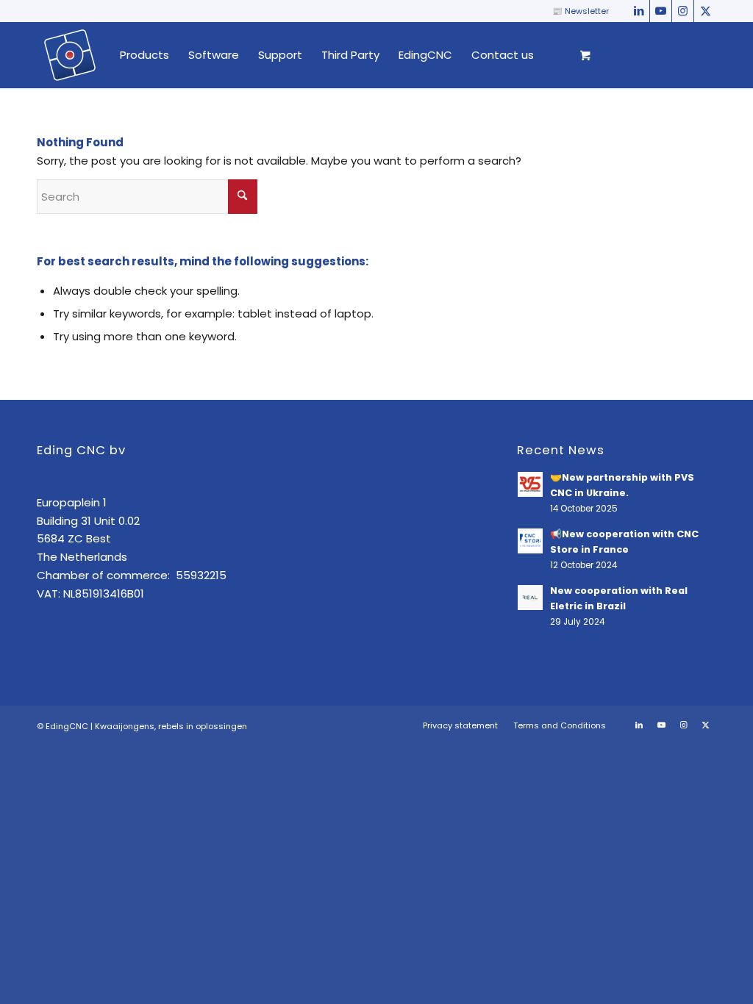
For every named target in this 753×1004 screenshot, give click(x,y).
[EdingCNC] (70, 55)
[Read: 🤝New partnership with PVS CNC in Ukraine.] (530, 484)
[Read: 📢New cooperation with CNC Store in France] (530, 541)
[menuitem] (144, 55)
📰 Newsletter (580, 11)
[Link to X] (705, 11)
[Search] (557, 55)
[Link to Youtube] (660, 11)
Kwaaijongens (124, 726)
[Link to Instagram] (682, 11)
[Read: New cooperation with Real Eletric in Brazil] (530, 597)
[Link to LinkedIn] (638, 11)
